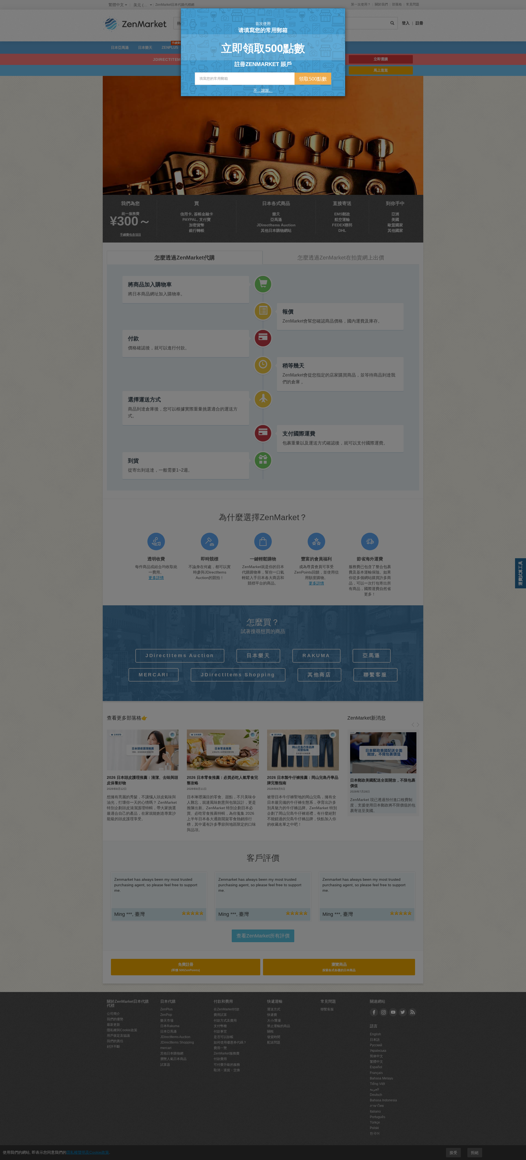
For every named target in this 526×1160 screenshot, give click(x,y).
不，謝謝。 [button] (263, 90)
